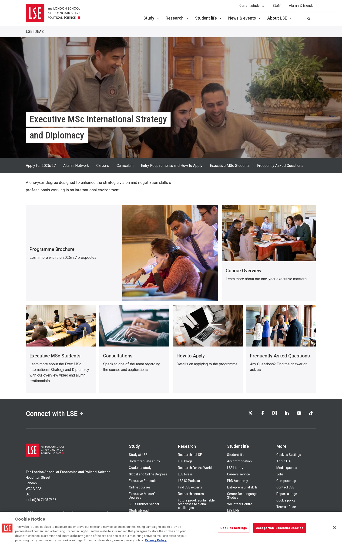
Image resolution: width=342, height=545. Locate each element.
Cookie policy (285, 500)
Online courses (140, 487)
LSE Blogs (185, 461)
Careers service (238, 474)
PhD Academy (237, 481)
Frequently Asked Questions (280, 165)
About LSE (277, 18)
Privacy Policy (156, 540)
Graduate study (140, 468)
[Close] (334, 528)
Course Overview (243, 270)
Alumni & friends (301, 5)
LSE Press (185, 474)
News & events (242, 18)
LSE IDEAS (35, 31)
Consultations (118, 356)
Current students (251, 5)
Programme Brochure (52, 249)
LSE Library (235, 468)
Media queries (286, 468)
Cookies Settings (288, 455)
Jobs (280, 474)
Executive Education (143, 481)
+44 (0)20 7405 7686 (41, 500)
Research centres (191, 494)
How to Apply (191, 356)
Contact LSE (285, 487)
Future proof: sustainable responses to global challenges (196, 504)
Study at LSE (138, 455)
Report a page (286, 494)
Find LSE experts (190, 487)
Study (148, 18)
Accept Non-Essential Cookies (279, 528)
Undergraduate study (144, 461)
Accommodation (239, 461)
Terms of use (286, 507)
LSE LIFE (233, 510)
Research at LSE (190, 455)
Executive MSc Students (230, 165)
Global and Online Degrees (148, 474)
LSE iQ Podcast (189, 481)
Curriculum (125, 165)
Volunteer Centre (239, 504)
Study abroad (139, 510)
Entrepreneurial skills (242, 487)
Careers (102, 165)
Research (175, 18)
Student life (206, 18)
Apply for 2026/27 (41, 165)
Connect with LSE (52, 413)
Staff (277, 5)
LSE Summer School (144, 504)
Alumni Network (76, 165)
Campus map (286, 481)
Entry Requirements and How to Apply (171, 165)
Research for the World (195, 468)
